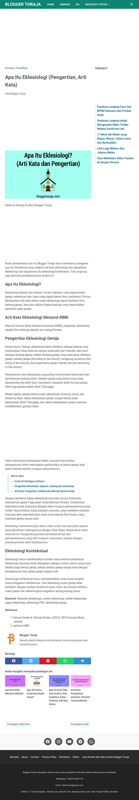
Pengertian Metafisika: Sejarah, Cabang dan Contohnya (44, 486)
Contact (35, 757)
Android (65, 4)
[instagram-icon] (58, 741)
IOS (78, 4)
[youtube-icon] (69, 741)
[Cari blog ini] (132, 4)
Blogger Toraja (23, 4)
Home (50, 4)
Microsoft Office (96, 4)
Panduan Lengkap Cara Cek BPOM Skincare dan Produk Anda (114, 111)
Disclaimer (64, 757)
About (25, 757)
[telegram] (82, 661)
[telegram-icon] (80, 741)
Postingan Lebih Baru (18, 724)
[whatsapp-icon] (91, 741)
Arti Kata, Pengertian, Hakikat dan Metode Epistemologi (44, 491)
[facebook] (13, 661)
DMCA (76, 757)
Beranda (14, 757)
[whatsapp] (65, 661)
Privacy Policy (49, 757)
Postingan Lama (79, 724)
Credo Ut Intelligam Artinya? (29, 481)
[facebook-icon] (48, 741)
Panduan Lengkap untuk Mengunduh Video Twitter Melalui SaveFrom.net (113, 124)
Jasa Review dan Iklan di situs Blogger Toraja (105, 757)
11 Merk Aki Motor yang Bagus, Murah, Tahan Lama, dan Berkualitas (114, 138)
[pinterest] (48, 661)
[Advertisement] (69, 37)
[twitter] (30, 661)
